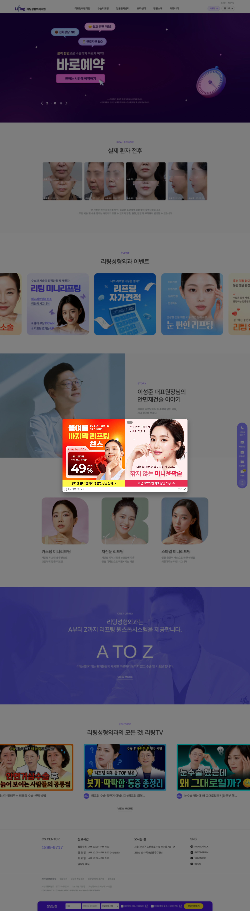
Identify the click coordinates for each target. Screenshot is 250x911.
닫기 (180, 489)
